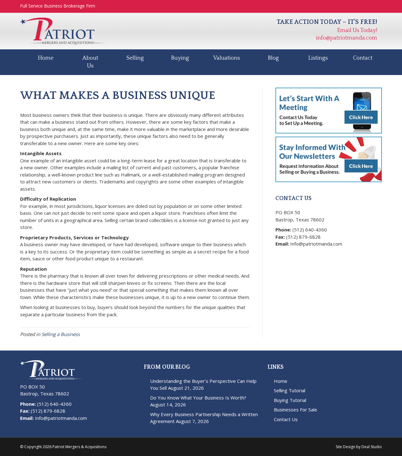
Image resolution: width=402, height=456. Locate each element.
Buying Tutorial (290, 400)
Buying (180, 58)
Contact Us (286, 419)
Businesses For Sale (295, 409)
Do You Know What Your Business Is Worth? (198, 397)
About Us (90, 62)
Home (45, 58)
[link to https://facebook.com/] (279, 254)
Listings (318, 58)
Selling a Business (60, 334)
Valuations (226, 58)
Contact (362, 58)
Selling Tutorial (289, 390)
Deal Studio (371, 446)
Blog (273, 58)
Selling (135, 58)
